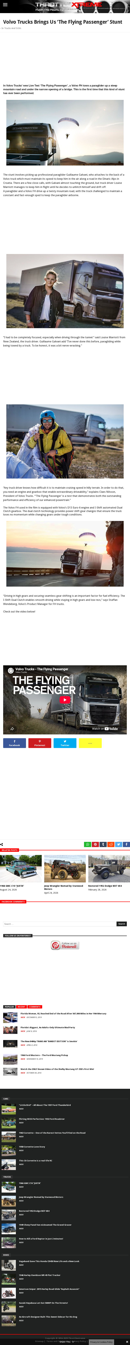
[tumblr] (103, 844)
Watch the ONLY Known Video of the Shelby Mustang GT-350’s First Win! (57, 1069)
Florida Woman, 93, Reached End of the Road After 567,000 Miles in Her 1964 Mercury (63, 1013)
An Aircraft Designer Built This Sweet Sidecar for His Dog (48, 1317)
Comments (34, 1007)
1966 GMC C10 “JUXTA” (12, 886)
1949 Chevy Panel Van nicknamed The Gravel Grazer (45, 1225)
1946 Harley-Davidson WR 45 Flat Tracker (39, 1275)
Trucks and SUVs (12, 28)
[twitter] (118, 844)
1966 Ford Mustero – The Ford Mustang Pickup (44, 1055)
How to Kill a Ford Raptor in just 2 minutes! (41, 1239)
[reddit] (110, 844)
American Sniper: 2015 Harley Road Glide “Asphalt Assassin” (49, 1289)
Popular (9, 1007)
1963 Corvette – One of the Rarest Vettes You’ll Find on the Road (52, 1133)
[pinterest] (95, 844)
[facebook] (126, 844)
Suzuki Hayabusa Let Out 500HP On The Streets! (43, 1303)
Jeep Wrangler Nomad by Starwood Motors (41, 1197)
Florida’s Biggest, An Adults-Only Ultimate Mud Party (48, 1027)
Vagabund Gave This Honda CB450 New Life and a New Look (49, 1261)
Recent (21, 1007)
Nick (23, 1017)
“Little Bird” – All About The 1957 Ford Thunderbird (45, 1105)
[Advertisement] (65, 57)
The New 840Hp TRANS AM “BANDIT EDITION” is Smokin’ (49, 1041)
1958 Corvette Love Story (32, 1147)
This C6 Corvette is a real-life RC (35, 1160)
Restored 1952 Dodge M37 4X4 (105, 886)
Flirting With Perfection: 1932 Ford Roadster (42, 1119)
